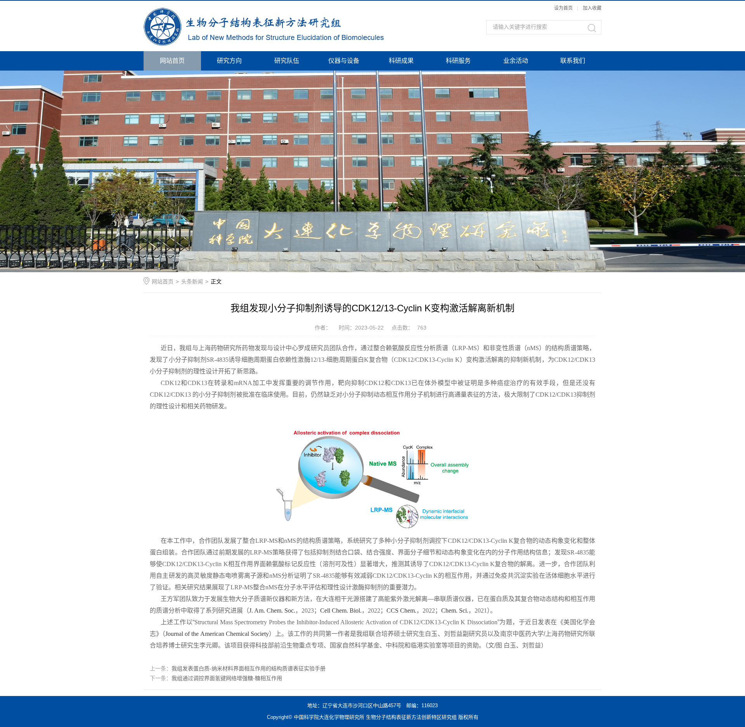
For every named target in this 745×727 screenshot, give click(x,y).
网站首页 (172, 60)
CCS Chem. (401, 610)
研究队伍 (286, 60)
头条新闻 (192, 281)
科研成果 (401, 60)
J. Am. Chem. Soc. (272, 610)
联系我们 (572, 60)
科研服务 (458, 60)
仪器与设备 (343, 60)
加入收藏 (592, 8)
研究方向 (229, 60)
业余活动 (515, 60)
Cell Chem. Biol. (341, 610)
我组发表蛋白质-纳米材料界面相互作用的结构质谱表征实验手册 (249, 668)
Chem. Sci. (454, 610)
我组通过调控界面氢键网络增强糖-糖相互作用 (227, 678)
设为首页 (563, 8)
